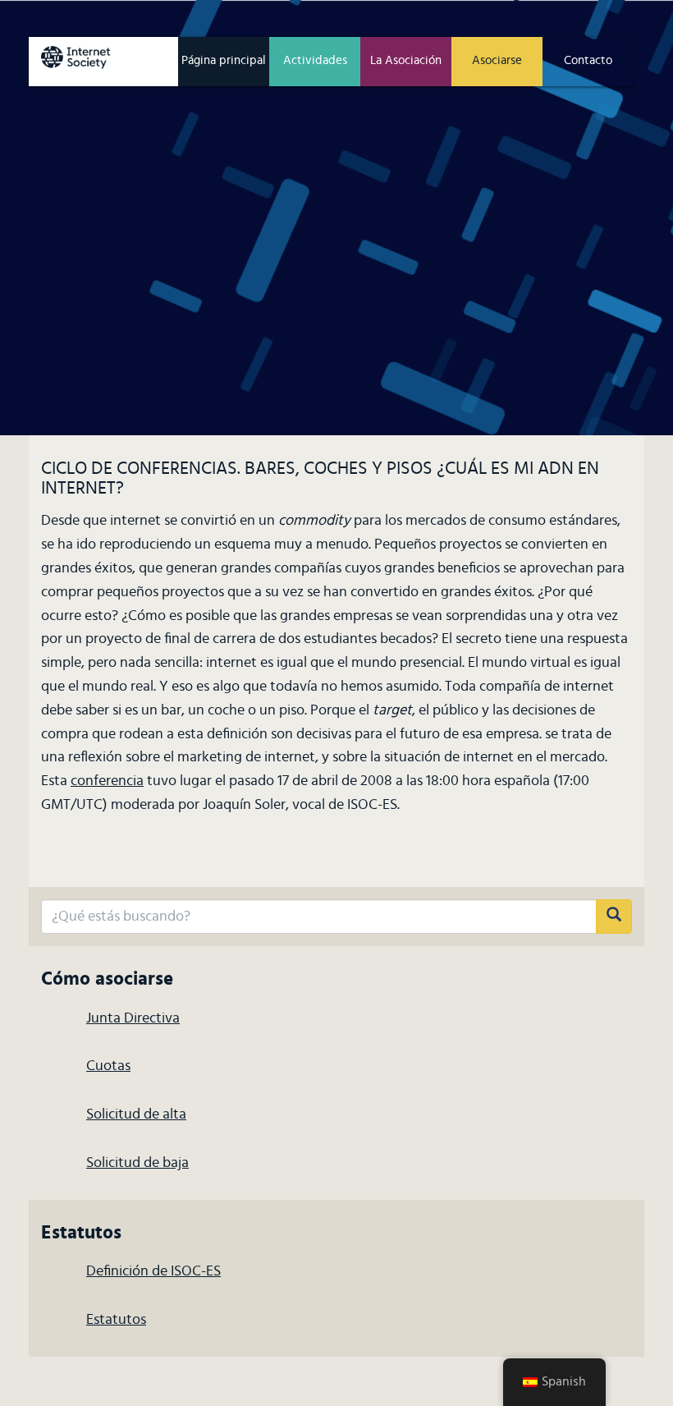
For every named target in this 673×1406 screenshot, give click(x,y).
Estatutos (116, 1319)
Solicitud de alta (136, 1114)
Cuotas (108, 1066)
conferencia (107, 781)
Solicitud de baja (137, 1163)
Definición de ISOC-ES (153, 1271)
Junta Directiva (133, 1018)
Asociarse (497, 60)
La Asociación (406, 60)
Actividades (315, 60)
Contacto (588, 60)
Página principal (223, 60)
